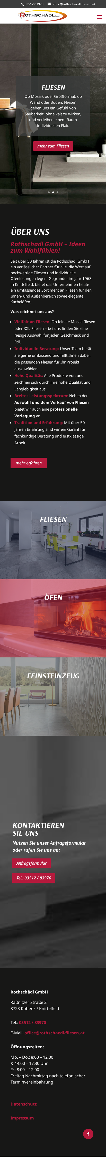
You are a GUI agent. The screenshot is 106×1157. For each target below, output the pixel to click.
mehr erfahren (29, 463)
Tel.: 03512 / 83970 (33, 878)
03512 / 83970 (32, 1022)
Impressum (22, 1118)
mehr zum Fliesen (53, 146)
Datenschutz (24, 1104)
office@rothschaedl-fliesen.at (54, 1033)
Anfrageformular (31, 863)
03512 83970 (34, 4)
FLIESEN (53, 87)
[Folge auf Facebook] (88, 1134)
